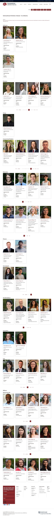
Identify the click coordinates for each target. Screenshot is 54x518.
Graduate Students (34, 493)
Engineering (25, 20)
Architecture (7, 20)
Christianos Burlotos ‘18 (8, 219)
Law (41, 20)
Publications (33, 490)
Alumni (25, 489)
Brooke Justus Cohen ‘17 (32, 373)
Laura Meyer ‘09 (19, 439)
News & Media (46, 4)
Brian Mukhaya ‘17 (7, 407)
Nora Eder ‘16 (18, 472)
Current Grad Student (17, 20)
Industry (39, 9)
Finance (28, 20)
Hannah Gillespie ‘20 (32, 219)
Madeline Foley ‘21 (19, 40)
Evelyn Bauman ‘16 (7, 40)
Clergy (13, 20)
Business (11, 20)
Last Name (5, 494)
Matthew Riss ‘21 (31, 153)
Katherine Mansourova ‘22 (45, 96)
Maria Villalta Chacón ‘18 (45, 472)
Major (42, 9)
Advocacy (4, 20)
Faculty (32, 491)
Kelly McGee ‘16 (43, 373)
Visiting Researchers (42, 489)
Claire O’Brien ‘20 (31, 439)
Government (31, 20)
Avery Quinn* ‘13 (31, 407)
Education (22, 20)
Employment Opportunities (18, 494)
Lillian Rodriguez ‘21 (44, 219)
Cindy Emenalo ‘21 (44, 312)
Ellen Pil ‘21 (6, 153)
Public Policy (4, 21)
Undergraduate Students (33, 495)
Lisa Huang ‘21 (31, 472)
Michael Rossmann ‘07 (8, 127)
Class (45, 9)
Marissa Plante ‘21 (7, 280)
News (48, 489)
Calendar (40, 4)
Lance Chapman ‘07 (19, 312)
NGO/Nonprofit (47, 20)
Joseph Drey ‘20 (31, 186)
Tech (7, 21)
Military (44, 20)
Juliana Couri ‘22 (31, 312)
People (25, 4)
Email (5, 498)
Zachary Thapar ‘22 (19, 280)
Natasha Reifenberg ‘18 (20, 153)
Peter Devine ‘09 (19, 186)
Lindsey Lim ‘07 (6, 96)
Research (29, 4)
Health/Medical (36, 20)
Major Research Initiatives (33, 488)
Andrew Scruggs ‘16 (44, 153)
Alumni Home (48, 9)
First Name (5, 491)
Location (35, 9)
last (36, 109)
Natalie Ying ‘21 (43, 439)
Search (50, 4)
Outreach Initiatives (18, 491)
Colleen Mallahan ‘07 (32, 96)
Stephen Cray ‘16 (7, 253)
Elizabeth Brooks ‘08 (7, 312)
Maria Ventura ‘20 (44, 407)
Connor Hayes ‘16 (19, 373)
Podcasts (48, 491)
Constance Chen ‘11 (7, 69)
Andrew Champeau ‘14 (20, 219)
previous (20, 109)
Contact (17, 489)
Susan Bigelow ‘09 (7, 186)
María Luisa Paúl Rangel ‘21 (20, 346)
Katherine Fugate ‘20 (44, 186)
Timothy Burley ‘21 (7, 472)
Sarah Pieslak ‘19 (19, 407)
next (34, 109)
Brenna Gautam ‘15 (7, 373)
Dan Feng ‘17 (6, 439)
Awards (17, 492)
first (17, 109)
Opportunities (35, 4)
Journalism (39, 20)
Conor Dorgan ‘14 (19, 253)
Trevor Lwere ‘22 (19, 96)
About (21, 4)
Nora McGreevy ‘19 (7, 345)
